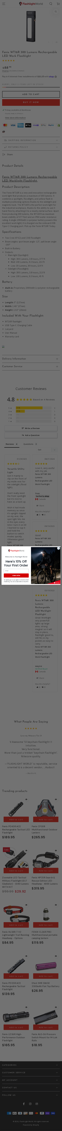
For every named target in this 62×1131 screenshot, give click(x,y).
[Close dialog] (58, 548)
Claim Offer (16, 575)
